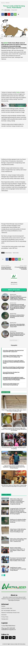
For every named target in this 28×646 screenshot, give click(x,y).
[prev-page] (2, 575)
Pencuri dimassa (8, 252)
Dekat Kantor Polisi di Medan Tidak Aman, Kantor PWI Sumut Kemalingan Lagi (13, 356)
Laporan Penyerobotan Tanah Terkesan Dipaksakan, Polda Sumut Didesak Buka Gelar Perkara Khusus (14, 467)
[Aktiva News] (2, 10)
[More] (18, 14)
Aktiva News (14, 282)
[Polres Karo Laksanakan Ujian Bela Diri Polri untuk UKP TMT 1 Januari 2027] (5, 325)
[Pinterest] (9, 14)
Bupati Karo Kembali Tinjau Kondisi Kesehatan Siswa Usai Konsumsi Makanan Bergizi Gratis (17, 334)
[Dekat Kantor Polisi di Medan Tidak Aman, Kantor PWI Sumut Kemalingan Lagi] (14, 402)
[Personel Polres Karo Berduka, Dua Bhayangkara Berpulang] (14, 439)
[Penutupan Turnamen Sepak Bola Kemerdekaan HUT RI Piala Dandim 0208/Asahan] (5, 559)
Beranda (3, 2)
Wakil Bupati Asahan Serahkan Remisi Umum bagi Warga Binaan (18, 569)
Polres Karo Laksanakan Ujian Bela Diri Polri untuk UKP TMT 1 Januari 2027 (17, 325)
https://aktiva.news (14, 284)
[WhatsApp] (15, 14)
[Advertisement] (14, 76)
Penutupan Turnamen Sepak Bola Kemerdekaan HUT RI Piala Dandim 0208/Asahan (18, 559)
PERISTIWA (8, 2)
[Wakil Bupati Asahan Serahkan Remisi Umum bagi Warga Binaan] (5, 569)
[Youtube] (13, 637)
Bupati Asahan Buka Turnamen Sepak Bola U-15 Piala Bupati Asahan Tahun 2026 (17, 549)
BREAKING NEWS (13, 294)
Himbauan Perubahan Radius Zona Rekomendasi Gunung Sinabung (17, 316)
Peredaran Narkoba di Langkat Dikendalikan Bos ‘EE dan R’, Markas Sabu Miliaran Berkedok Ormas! (14, 362)
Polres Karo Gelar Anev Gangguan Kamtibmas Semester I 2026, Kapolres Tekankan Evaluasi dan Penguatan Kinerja (18, 297)
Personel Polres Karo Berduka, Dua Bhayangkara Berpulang (11, 373)
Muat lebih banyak (13, 340)
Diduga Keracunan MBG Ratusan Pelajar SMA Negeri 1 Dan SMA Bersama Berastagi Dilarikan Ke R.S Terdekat (14, 429)
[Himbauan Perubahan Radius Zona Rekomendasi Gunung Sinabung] (5, 316)
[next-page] (4, 575)
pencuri (6, 42)
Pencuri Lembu (16, 252)
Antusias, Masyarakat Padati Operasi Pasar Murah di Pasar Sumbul (6, 268)
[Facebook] (2, 14)
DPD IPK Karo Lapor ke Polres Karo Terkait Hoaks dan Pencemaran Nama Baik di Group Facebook (14, 486)
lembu (18, 92)
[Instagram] (6, 637)
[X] (5, 14)
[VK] (12, 14)
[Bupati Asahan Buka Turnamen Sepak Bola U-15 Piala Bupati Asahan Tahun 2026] (5, 549)
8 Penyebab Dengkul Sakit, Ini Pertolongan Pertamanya (21, 268)
